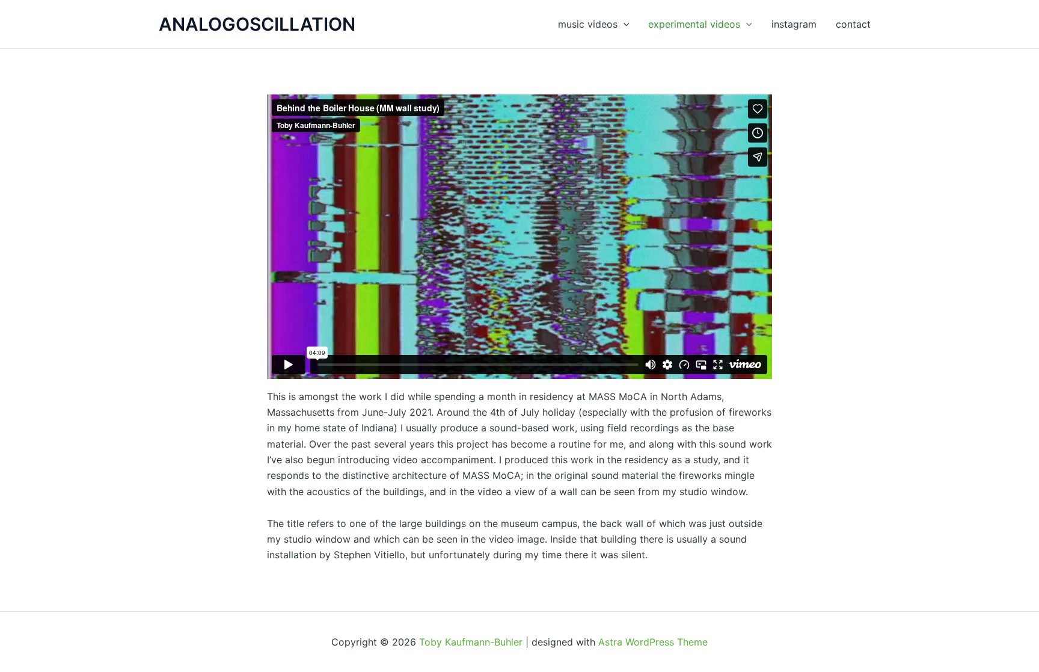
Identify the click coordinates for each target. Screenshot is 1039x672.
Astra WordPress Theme (653, 642)
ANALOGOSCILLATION (257, 24)
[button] (624, 24)
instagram (794, 24)
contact (853, 24)
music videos (588, 24)
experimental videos (694, 24)
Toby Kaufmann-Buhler (471, 642)
